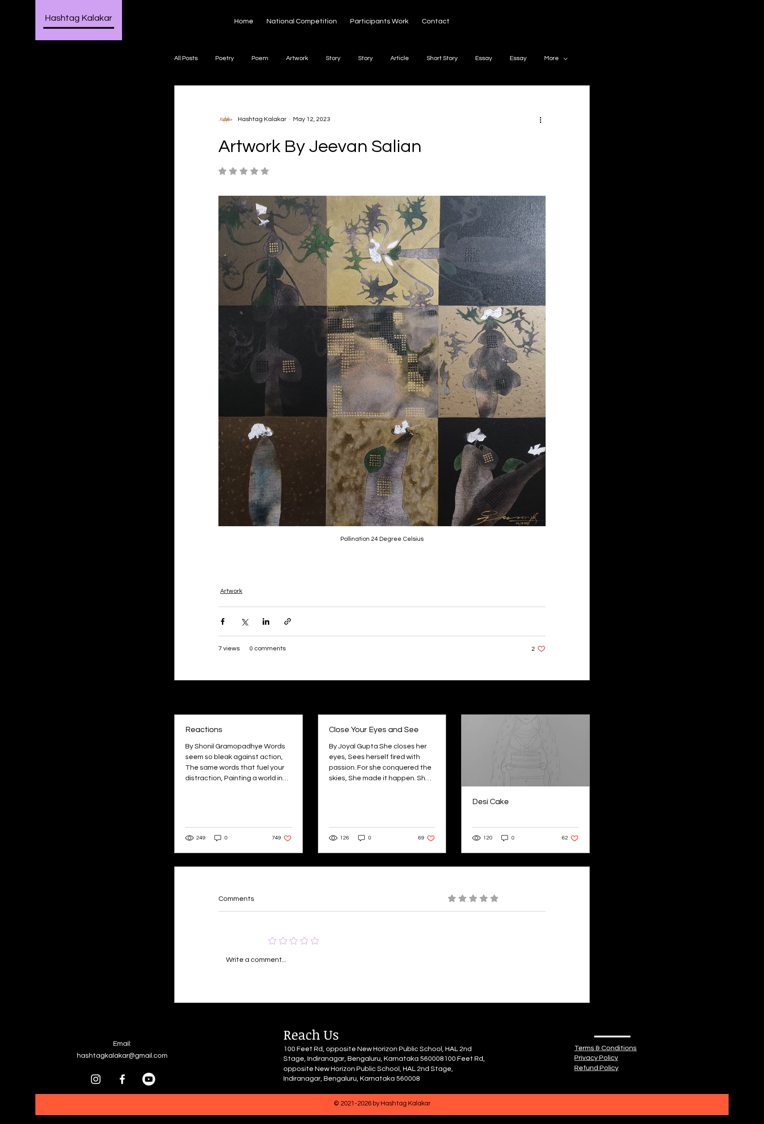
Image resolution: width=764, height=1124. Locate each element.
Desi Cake (490, 801)
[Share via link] (287, 621)
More (551, 58)
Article (399, 58)
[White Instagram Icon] (95, 1079)
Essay (483, 58)
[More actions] (540, 119)
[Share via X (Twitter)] (244, 621)
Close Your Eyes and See (374, 729)
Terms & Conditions (605, 1048)
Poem (260, 58)
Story (333, 58)
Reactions (203, 729)
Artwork (297, 58)
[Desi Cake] (525, 750)
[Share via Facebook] (222, 621)
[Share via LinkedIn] (266, 621)
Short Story (442, 58)
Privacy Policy (596, 1057)
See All (580, 698)
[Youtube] (148, 1079)
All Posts (186, 58)
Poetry (224, 58)
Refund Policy (596, 1067)
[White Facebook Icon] (122, 1079)
